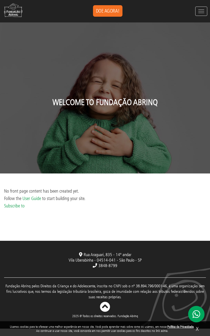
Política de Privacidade (180, 327)
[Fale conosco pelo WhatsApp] (196, 314)
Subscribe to (14, 205)
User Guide (31, 198)
